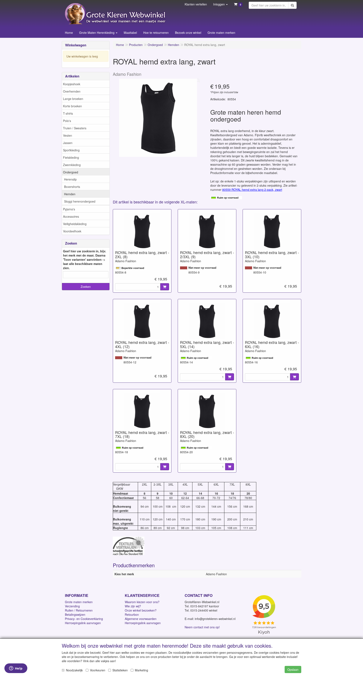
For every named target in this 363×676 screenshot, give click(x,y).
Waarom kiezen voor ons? (142, 602)
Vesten (67, 135)
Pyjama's (69, 209)
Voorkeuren (97, 670)
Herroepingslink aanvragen (83, 623)
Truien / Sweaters (74, 128)
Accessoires (71, 216)
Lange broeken (73, 99)
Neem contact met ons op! (202, 627)
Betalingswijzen (75, 614)
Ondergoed (70, 172)
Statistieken (120, 670)
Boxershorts (72, 187)
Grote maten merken (79, 602)
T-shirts (68, 113)
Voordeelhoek (72, 231)
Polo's (67, 121)
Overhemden (71, 91)
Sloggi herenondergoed (79, 201)
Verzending (72, 606)
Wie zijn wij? (133, 606)
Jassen (67, 143)
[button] (220, 4)
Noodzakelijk (74, 670)
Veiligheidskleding (75, 224)
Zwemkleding (72, 165)
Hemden (69, 194)
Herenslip (70, 179)
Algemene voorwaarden (141, 619)
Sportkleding (71, 150)
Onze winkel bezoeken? (141, 610)
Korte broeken (72, 106)
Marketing (141, 670)
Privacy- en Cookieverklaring (84, 619)
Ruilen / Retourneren (79, 610)
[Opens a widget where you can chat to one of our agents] (15, 668)
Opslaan (293, 669)
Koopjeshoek (71, 84)
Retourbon (132, 614)
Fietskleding (71, 157)
